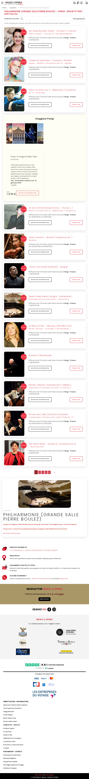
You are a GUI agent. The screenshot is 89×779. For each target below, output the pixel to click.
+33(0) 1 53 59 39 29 (38, 579)
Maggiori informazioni (40, 45)
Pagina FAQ (64, 579)
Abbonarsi (44, 599)
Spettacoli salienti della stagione (15, 705)
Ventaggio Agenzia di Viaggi (13, 765)
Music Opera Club (9, 718)
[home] (14, 3)
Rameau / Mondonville (40, 355)
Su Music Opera (8, 728)
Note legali (49, 775)
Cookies (6, 748)
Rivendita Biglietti (9, 758)
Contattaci (7, 732)
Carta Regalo (8, 715)
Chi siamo (39, 775)
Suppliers (13, 8)
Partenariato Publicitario (12, 755)
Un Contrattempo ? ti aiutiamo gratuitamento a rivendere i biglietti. (34, 550)
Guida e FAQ (7, 735)
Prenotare (76, 45)
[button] (81, 3)
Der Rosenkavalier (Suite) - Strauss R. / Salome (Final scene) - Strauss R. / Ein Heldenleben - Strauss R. (52, 34)
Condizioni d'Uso (9, 741)
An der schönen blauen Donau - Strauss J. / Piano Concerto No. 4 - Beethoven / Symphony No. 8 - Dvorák (52, 210)
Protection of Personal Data (13, 745)
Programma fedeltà (10, 761)
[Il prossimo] (54, 472)
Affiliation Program (10, 768)
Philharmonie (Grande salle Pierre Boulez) (46, 38)
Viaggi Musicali (8, 711)
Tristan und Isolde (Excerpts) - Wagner (48, 266)
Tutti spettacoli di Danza (12, 708)
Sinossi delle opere (10, 721)
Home (4, 8)
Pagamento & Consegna (12, 738)
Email (49, 579)
